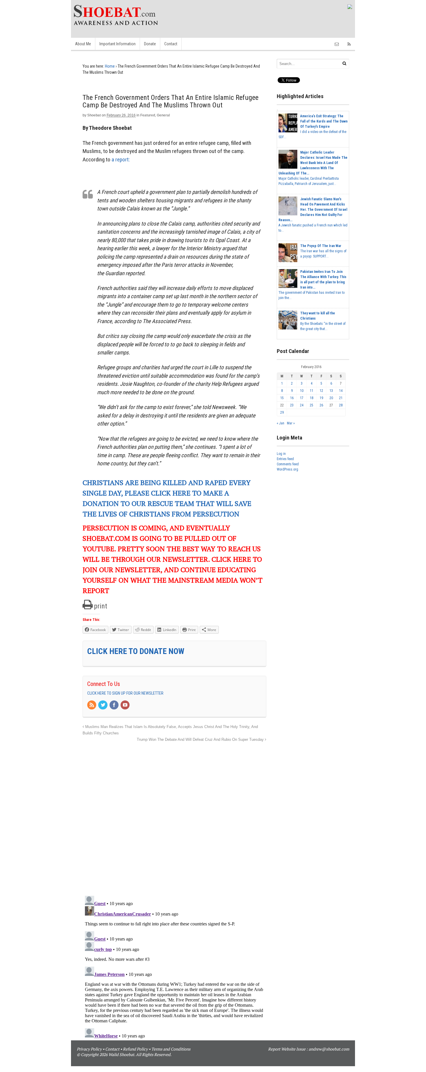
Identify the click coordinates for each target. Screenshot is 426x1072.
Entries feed (285, 459)
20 (331, 398)
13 (331, 391)
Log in (281, 454)
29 (282, 412)
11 (311, 391)
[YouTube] (125, 705)
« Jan (280, 423)
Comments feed (288, 464)
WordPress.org (287, 469)
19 (321, 398)
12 (321, 391)
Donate (150, 44)
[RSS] (92, 705)
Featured (147, 115)
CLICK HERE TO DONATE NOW (135, 651)
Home (110, 66)
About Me (83, 44)
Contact (170, 44)
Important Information (117, 44)
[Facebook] (114, 705)
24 (301, 405)
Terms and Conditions (170, 1049)
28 (341, 405)
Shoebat (94, 115)
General (163, 115)
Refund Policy (135, 1049)
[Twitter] (103, 705)
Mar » (291, 423)
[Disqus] (174, 815)
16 (292, 398)
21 (341, 398)
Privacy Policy (89, 1049)
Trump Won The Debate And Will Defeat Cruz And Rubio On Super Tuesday (201, 740)
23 (292, 405)
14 (341, 391)
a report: (120, 159)
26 (321, 405)
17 (301, 398)
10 (301, 391)
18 (311, 398)
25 (311, 405)
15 (282, 398)
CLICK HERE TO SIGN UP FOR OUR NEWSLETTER (125, 693)
